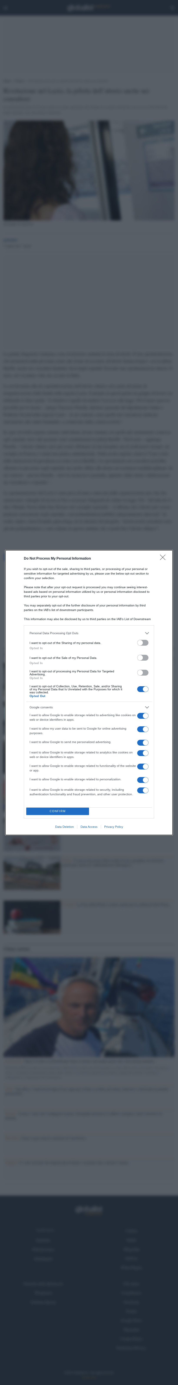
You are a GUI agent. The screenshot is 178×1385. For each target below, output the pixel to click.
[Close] (164, 559)
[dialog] (89, 692)
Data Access (89, 826)
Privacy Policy (113, 826)
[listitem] (89, 633)
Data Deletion (64, 826)
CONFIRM (58, 811)
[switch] (142, 643)
